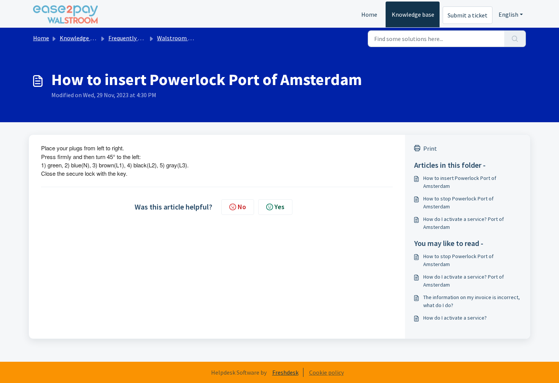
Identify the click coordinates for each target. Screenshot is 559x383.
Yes (279, 206)
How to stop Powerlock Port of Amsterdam (458, 202)
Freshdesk (285, 372)
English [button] (508, 14)
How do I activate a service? (455, 317)
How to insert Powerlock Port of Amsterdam (459, 182)
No (242, 206)
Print (430, 148)
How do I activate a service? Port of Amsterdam (463, 223)
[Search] (515, 38)
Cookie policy (326, 372)
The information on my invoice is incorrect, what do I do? (471, 301)
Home (369, 14)
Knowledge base (413, 14)
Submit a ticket (468, 15)
